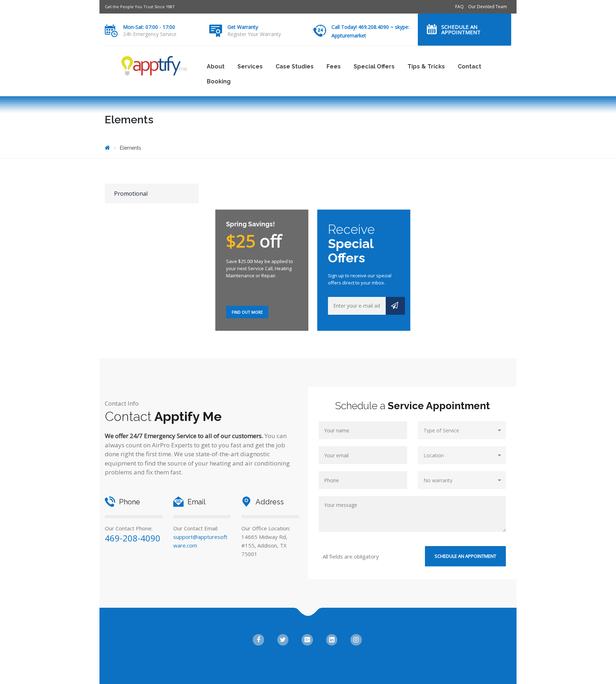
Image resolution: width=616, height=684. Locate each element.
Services (250, 66)
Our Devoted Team (487, 7)
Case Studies (295, 66)
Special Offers (374, 66)
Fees (334, 66)
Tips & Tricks (426, 66)
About (216, 66)
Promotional (131, 193)
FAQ (459, 7)
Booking (219, 81)
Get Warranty (242, 27)
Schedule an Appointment (461, 29)
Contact (469, 66)
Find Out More (247, 312)
